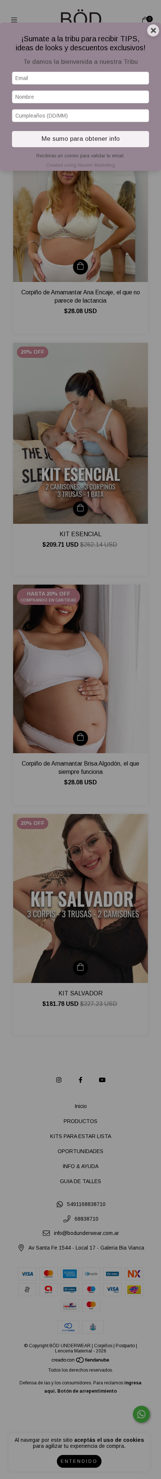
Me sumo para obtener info (81, 138)
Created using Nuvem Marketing (80, 165)
